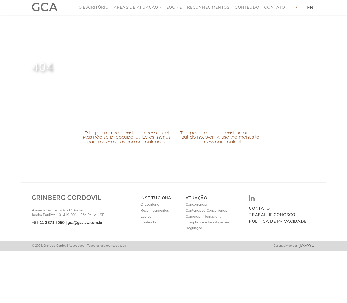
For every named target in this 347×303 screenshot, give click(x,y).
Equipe (174, 7)
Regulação (194, 228)
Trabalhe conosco (272, 215)
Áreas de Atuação (136, 7)
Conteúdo (247, 7)
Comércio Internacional (204, 216)
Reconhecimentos (208, 7)
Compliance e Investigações (207, 222)
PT (297, 8)
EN (310, 8)
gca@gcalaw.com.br (85, 222)
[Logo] (45, 7)
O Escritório (93, 7)
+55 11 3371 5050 (48, 222)
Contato (274, 7)
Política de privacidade (277, 221)
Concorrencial (196, 204)
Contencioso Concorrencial (207, 210)
